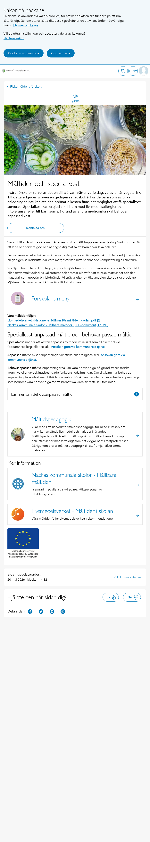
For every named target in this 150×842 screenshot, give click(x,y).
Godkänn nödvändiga (23, 53)
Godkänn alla (60, 53)
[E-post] (63, 611)
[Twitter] (41, 611)
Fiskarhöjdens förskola (26, 86)
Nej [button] (130, 597)
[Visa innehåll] (136, 394)
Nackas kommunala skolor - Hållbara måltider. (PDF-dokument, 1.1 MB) (57, 325)
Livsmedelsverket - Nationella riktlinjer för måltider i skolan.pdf (51, 320)
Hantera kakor (14, 38)
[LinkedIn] (52, 611)
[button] (123, 71)
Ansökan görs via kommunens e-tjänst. (78, 347)
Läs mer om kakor (25, 25)
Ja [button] (108, 597)
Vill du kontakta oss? (128, 577)
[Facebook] (30, 611)
